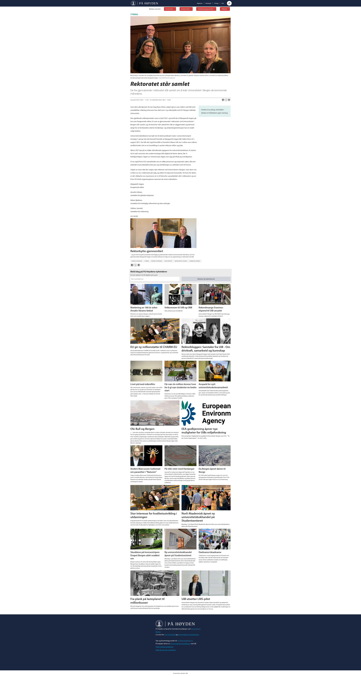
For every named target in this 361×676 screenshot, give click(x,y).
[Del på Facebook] (223, 99)
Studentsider (185, 9)
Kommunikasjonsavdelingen (180, 644)
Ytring (216, 3)
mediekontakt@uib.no (185, 641)
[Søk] (229, 3)
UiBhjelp (224, 9)
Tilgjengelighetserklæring (164, 647)
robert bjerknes (156, 261)
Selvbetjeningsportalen (205, 9)
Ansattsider (169, 9)
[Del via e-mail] (229, 99)
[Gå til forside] (144, 3)
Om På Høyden (170, 635)
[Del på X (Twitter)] (226, 99)
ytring (146, 261)
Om (222, 3)
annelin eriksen (136, 261)
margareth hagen (181, 261)
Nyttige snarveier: (155, 9)
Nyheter (199, 3)
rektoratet (168, 261)
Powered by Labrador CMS (180, 673)
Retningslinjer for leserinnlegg (188, 635)
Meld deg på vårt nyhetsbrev (166, 650)
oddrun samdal (194, 261)
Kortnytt (208, 3)
